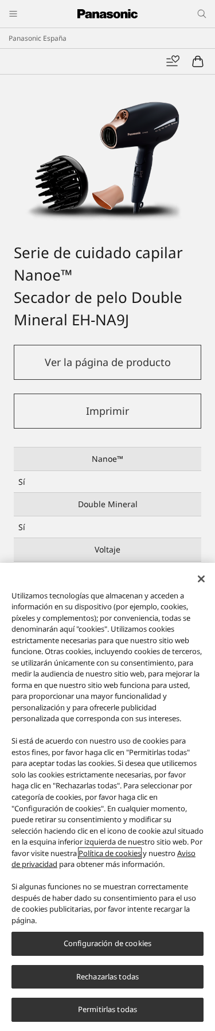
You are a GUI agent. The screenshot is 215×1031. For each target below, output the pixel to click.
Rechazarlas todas (107, 976)
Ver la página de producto (108, 362)
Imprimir (107, 411)
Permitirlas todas (107, 1009)
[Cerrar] (201, 579)
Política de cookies (110, 853)
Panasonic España (38, 38)
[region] (107, 797)
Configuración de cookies (107, 943)
